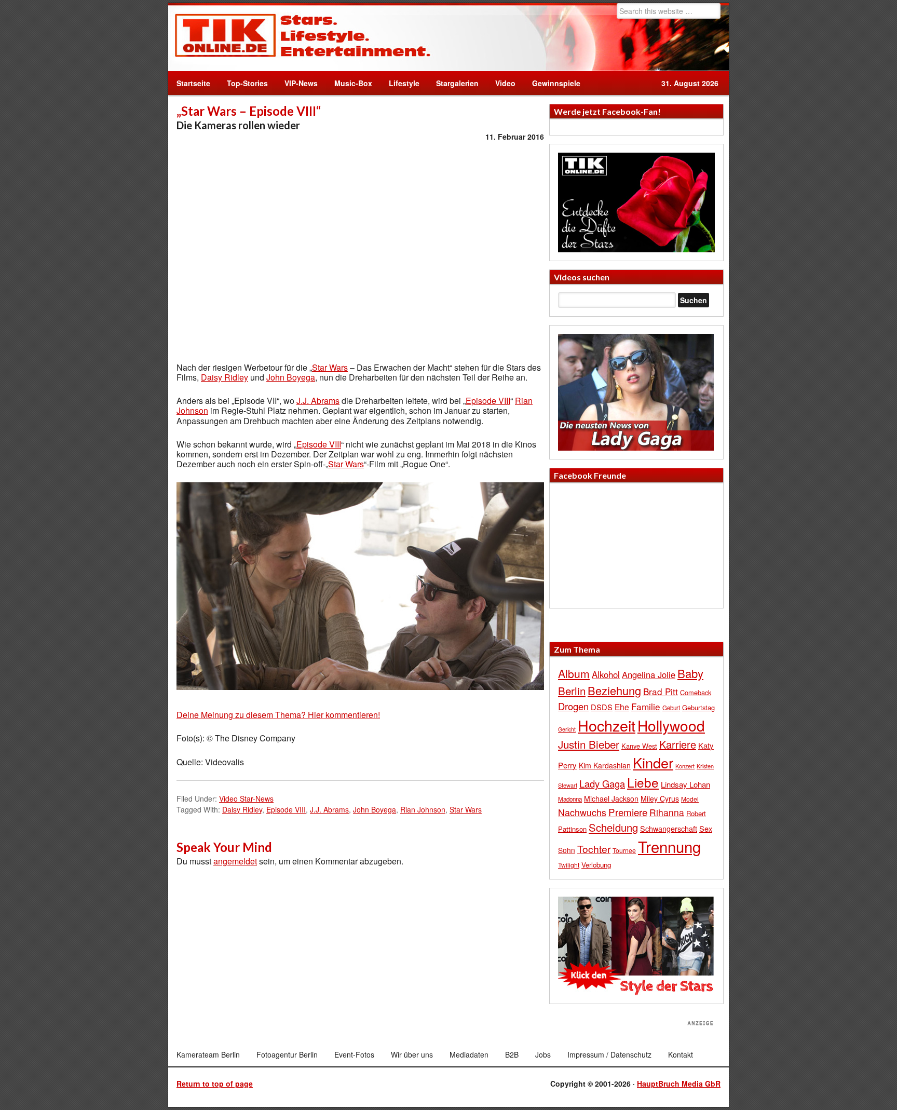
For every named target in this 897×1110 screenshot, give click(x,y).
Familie (645, 706)
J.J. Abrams (317, 401)
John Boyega (290, 377)
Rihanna (666, 812)
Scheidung (613, 827)
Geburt (671, 707)
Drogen (573, 706)
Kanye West (639, 746)
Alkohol (606, 674)
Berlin (572, 690)
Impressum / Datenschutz (609, 1054)
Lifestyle (399, 83)
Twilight (568, 864)
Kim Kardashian (605, 765)
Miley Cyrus (660, 798)
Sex (705, 828)
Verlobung (596, 865)
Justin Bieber (588, 744)
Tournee (624, 850)
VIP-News (301, 83)
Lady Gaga (602, 783)
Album (574, 673)
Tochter (593, 849)
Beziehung (614, 690)
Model (690, 798)
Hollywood (671, 725)
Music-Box (349, 83)
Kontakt (680, 1054)
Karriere (677, 744)
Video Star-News (246, 798)
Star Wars (330, 367)
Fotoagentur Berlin (287, 1054)
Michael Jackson (611, 798)
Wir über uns (412, 1054)
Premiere (627, 812)
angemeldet (235, 861)
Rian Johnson (422, 809)
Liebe (643, 782)
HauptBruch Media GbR (679, 1083)
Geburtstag (698, 707)
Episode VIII (488, 401)
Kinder (653, 762)
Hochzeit (606, 725)
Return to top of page (214, 1083)
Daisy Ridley (224, 377)
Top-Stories (247, 83)
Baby (690, 673)
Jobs (543, 1054)
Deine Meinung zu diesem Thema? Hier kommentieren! (278, 715)
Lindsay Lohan (685, 784)
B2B (512, 1054)
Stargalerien (457, 83)
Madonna (570, 799)
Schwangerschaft (668, 828)
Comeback (695, 692)
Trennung (669, 846)
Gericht (567, 729)
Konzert (685, 766)
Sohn (566, 850)
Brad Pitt (660, 691)
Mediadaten (469, 1054)
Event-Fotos (354, 1054)
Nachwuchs (582, 812)
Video (501, 83)
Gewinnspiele (556, 83)
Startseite (193, 83)
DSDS (602, 706)
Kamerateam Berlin (208, 1054)
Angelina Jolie (648, 674)
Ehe (622, 706)
